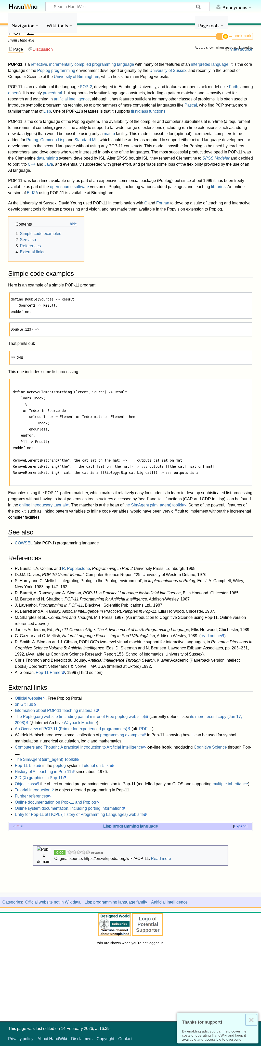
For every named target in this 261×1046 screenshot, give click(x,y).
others (13, 93)
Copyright (105, 1039)
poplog (59, 765)
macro (109, 134)
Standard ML (86, 140)
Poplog (43, 70)
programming (63, 70)
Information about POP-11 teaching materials (55, 710)
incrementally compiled (70, 64)
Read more (161, 858)
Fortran (162, 203)
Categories (12, 902)
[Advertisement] (224, 129)
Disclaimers (82, 1039)
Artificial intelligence (169, 902)
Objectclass (25, 784)
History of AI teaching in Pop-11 (43, 771)
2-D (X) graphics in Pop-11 (39, 778)
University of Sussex (167, 70)
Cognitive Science (210, 747)
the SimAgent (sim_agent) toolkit (153, 505)
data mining (47, 158)
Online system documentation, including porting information (68, 808)
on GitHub (24, 704)
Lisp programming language (130, 826)
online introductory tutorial (42, 505)
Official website (28, 698)
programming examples (121, 735)
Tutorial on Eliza (96, 765)
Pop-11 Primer (49, 672)
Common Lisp (53, 140)
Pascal (191, 105)
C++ (31, 164)
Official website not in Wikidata (53, 902)
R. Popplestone (76, 568)
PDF (143, 729)
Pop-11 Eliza (26, 765)
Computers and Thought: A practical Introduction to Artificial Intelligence (79, 747)
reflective (39, 64)
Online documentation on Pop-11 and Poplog (55, 802)
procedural (52, 93)
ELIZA (32, 193)
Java (48, 164)
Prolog (32, 140)
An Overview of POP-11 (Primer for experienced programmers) (71, 729)
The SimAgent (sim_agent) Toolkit (45, 759)
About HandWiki (52, 1039)
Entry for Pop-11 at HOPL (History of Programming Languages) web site (79, 814)
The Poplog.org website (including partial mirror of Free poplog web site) (80, 716)
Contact (125, 1039)
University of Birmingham (76, 76)
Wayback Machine (80, 723)
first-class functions (148, 111)
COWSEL (23, 543)
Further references (31, 796)
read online (211, 636)
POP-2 (86, 87)
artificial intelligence (72, 99)
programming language (113, 64)
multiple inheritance (230, 784)
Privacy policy (20, 1039)
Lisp (47, 111)
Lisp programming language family (116, 902)
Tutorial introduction (32, 790)
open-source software (69, 187)
